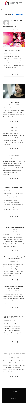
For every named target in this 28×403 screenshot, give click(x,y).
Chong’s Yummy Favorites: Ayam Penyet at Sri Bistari (14, 287)
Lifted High (14, 128)
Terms (16, 398)
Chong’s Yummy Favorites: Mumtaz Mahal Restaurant (14, 354)
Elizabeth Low (16, 20)
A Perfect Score (14, 155)
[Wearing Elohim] (14, 91)
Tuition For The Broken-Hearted (13, 188)
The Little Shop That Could (12, 50)
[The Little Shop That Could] (14, 39)
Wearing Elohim (14, 102)
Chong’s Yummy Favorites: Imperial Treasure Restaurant (14, 258)
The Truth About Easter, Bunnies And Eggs (14, 228)
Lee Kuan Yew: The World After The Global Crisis (13, 317)
